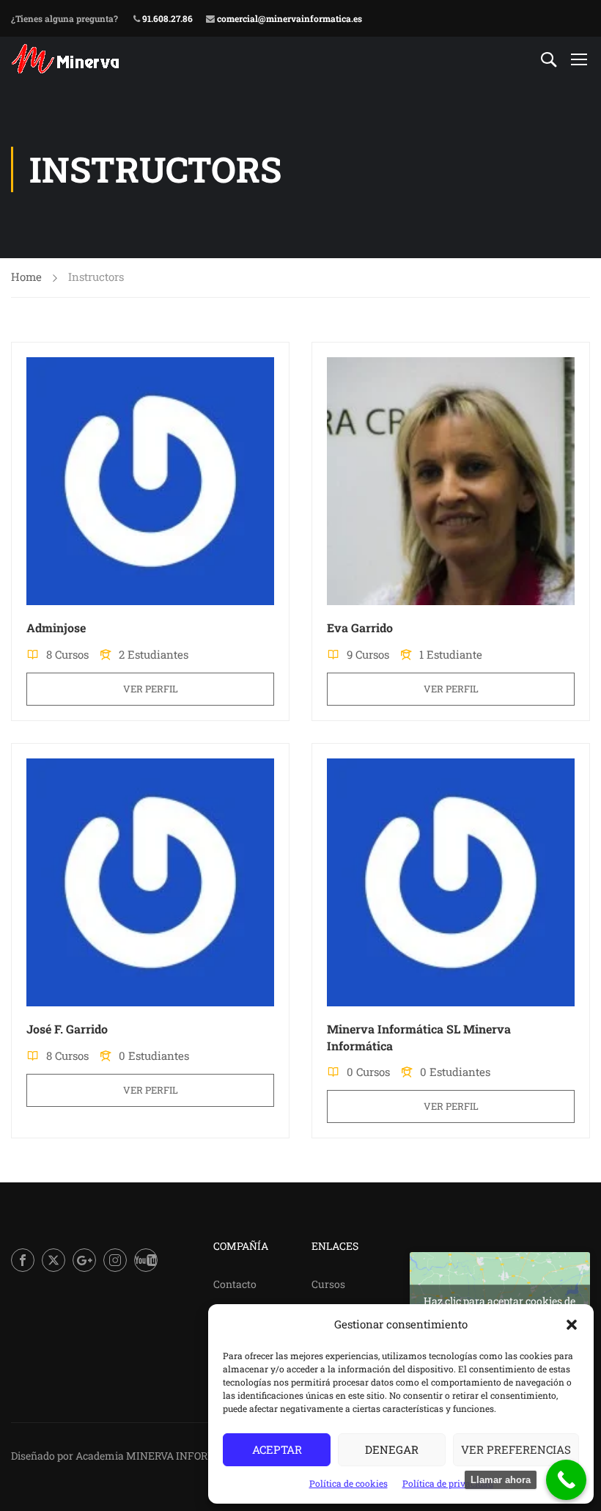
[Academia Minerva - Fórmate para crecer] (67, 58)
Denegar (392, 1449)
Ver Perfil (150, 688)
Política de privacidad (447, 1483)
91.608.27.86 (166, 18)
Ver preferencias (516, 1449)
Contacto (235, 1284)
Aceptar (277, 1449)
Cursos (328, 1284)
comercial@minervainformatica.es (288, 18)
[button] (571, 1324)
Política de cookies (348, 1483)
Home (26, 276)
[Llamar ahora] (566, 1480)
